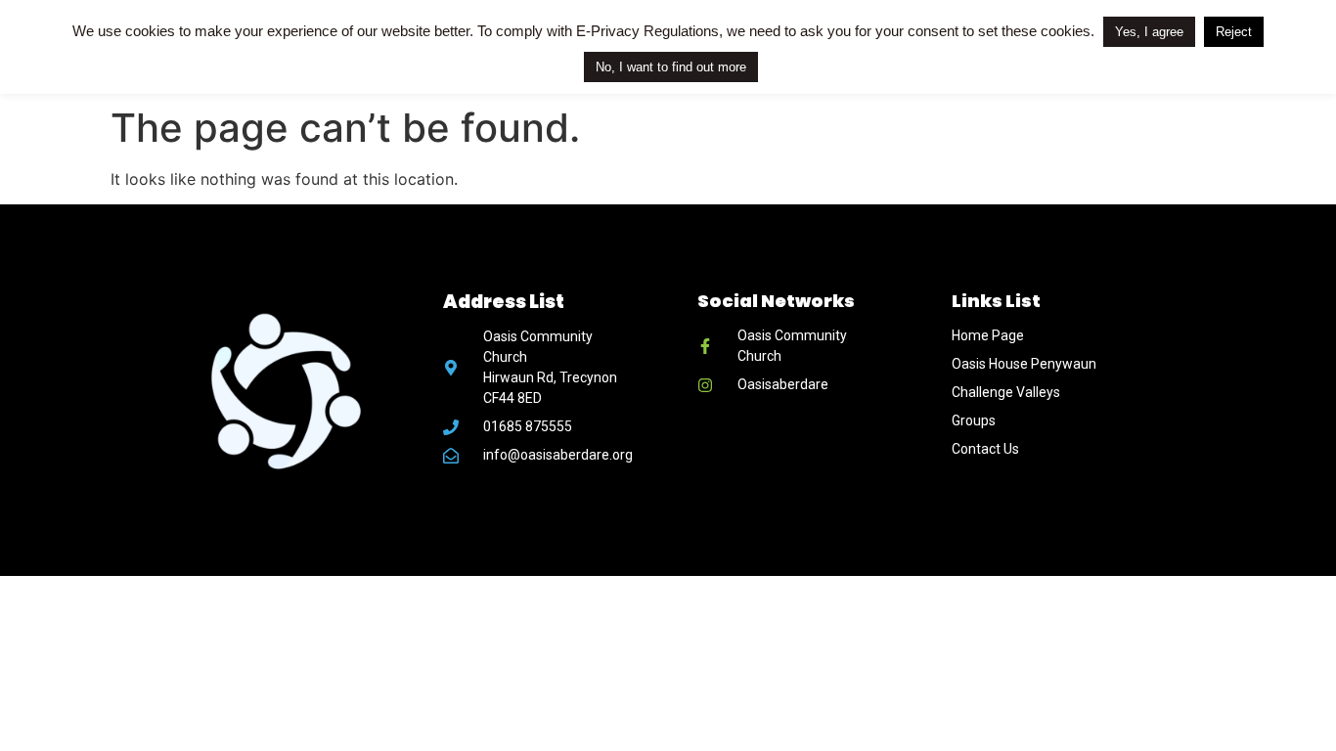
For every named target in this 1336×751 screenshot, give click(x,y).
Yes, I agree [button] (1149, 31)
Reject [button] (1234, 31)
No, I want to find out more (671, 67)
